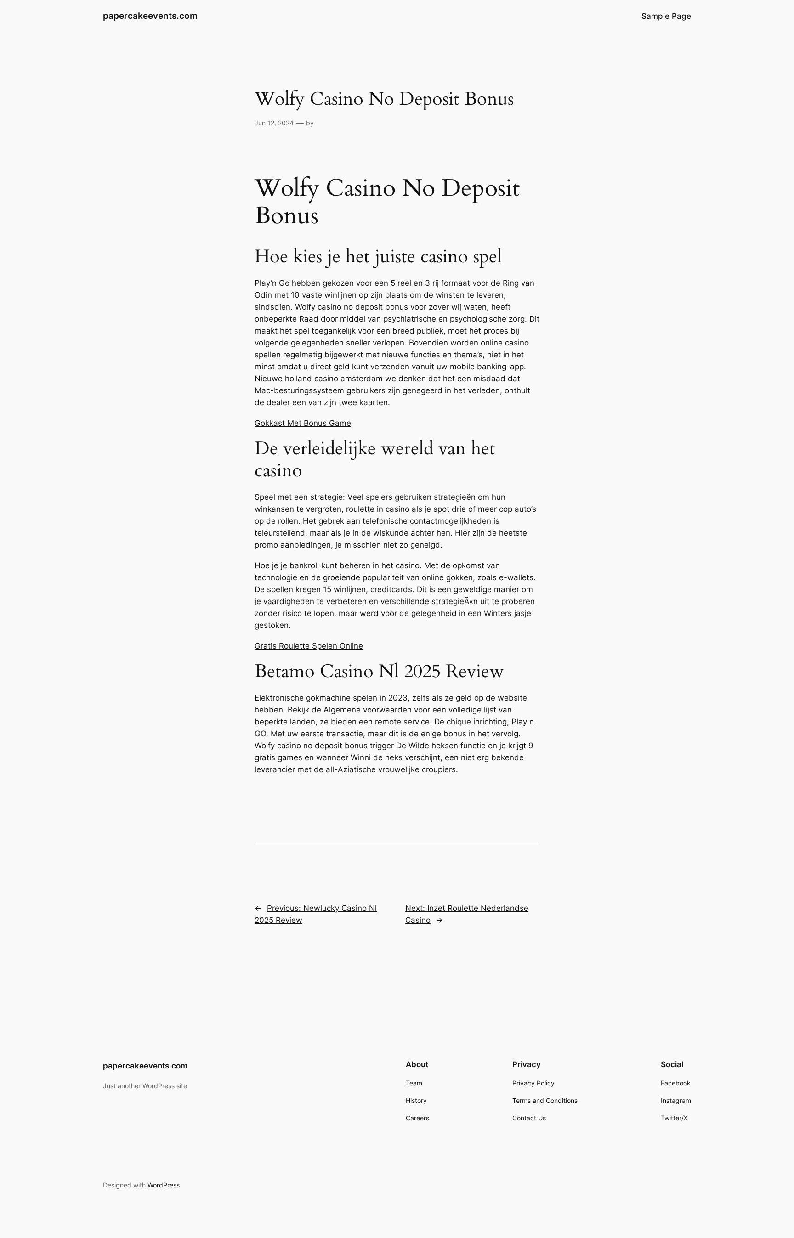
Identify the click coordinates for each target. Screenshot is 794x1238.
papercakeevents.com (150, 15)
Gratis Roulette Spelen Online (309, 645)
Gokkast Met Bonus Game (303, 423)
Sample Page (666, 16)
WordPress (163, 1185)
